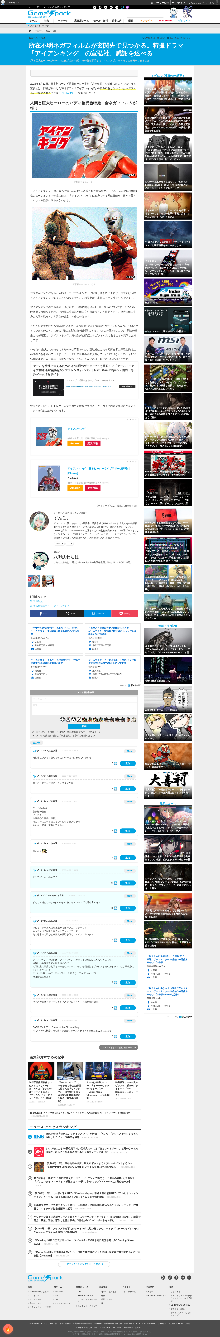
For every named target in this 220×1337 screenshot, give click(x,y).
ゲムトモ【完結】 (178, 1309)
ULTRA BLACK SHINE (180, 1305)
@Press (138, 1327)
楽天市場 (92, 443)
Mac (56, 1295)
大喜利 (150, 1292)
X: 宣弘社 (38, 601)
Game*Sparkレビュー (39, 1292)
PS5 (79, 1292)
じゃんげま (175, 1292)
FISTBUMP (165, 20)
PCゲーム (62, 20)
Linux (57, 1299)
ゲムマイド (184, 20)
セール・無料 (100, 20)
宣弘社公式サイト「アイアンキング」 (52, 606)
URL (59, 544)
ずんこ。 (62, 517)
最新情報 (103, 1287)
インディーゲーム (62, 1303)
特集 (46, 20)
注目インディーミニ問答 (40, 1307)
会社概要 (98, 1323)
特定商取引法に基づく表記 (179, 1323)
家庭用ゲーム (81, 20)
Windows (59, 1292)
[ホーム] (30, 31)
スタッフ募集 (105, 1327)
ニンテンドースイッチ (87, 1306)
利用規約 (162, 1323)
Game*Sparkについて (36, 1323)
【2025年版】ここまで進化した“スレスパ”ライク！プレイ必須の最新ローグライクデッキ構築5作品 (79, 1114)
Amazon (75, 443)
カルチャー (127, 1287)
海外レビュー (35, 1303)
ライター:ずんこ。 (107, 505)
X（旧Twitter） (67, 92)
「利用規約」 (65, 735)
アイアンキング (76, 428)
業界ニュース (107, 1299)
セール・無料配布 (108, 1292)
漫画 (130, 20)
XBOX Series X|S (85, 1295)
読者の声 (117, 20)
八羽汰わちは (66, 556)
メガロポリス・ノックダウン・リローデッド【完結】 (181, 1298)
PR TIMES (117, 1327)
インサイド (146, 20)
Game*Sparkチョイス (157, 1295)
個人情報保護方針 (111, 1323)
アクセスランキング (39, 25)
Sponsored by (121, 685)
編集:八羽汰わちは (126, 505)
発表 (103, 1295)
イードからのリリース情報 (86, 1327)
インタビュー (35, 1299)
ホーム (33, 20)
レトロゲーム (130, 1292)
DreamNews (128, 1327)
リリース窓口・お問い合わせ (59, 1323)
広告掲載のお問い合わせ (82, 1323)
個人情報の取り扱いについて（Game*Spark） (138, 1323)
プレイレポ (34, 1295)
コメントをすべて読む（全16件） (118, 1047)
